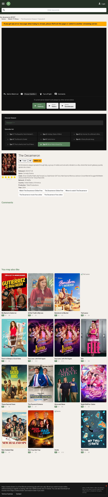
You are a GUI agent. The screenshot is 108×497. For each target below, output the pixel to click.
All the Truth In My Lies (35, 313)
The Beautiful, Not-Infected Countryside (22, 134)
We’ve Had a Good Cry (51, 144)
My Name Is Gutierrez (9, 313)
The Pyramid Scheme (35, 404)
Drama (31, 173)
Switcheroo (47, 139)
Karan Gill (54, 176)
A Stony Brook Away (83, 139)
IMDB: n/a (37, 161)
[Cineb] (9, 4)
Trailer (23, 161)
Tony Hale (60, 176)
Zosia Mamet (85, 176)
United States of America (32, 183)
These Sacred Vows (8, 404)
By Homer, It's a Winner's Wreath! (87, 134)
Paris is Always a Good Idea (11, 359)
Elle (82, 359)
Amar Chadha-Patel (29, 176)
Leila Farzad (40, 176)
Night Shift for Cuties (88, 404)
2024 (24, 187)
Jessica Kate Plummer (25, 178)
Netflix (29, 180)
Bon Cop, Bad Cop (34, 450)
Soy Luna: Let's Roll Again (36, 359)
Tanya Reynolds (39, 178)
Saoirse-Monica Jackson (72, 176)
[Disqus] (54, 232)
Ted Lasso (84, 313)
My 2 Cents (84, 450)
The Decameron (29, 155)
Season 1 (9, 123)
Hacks (57, 450)
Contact (18, 494)
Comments (59, 94)
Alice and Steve (60, 404)
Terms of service (7, 494)
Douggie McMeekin (96, 176)
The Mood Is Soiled (17, 139)
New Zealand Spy (7, 450)
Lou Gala (47, 176)
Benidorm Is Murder (62, 313)
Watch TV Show (13, 19)
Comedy (26, 173)
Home (4, 19)
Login (101, 3)
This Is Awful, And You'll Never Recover (22, 144)
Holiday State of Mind (50, 134)
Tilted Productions (32, 185)
